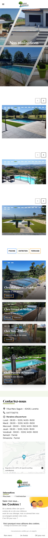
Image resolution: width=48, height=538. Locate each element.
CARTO (16, 468)
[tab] (5, 107)
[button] (3, 4)
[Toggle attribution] (42, 468)
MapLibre (8, 468)
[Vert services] (24, 4)
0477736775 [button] (12, 413)
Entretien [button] (23, 251)
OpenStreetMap (26, 468)
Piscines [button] (6, 496)
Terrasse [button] (35, 251)
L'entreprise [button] (20, 496)
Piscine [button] (12, 251)
